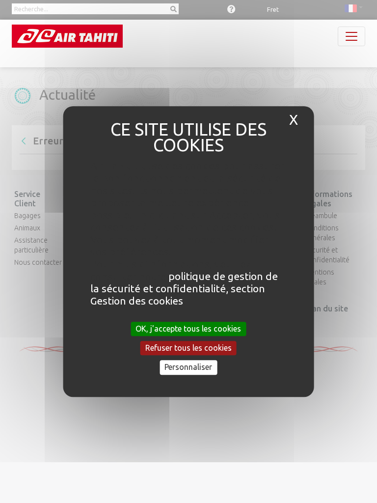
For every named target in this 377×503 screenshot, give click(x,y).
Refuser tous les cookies (188, 347)
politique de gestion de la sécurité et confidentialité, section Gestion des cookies (184, 288)
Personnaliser (188, 367)
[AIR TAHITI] (67, 36)
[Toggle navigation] (351, 36)
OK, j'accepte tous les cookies (188, 328)
